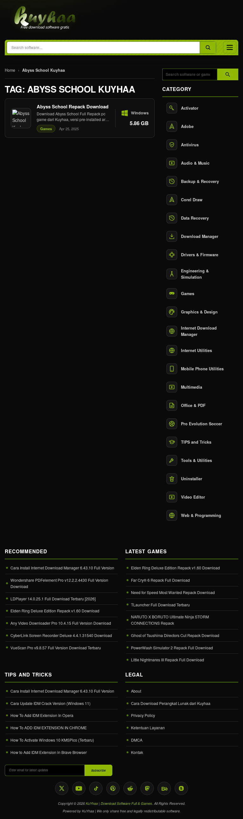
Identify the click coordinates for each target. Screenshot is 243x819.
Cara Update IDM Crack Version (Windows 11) (50, 703)
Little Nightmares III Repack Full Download (167, 659)
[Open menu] (229, 47)
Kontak (137, 752)
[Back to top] (228, 808)
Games (46, 128)
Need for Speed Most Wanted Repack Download (173, 592)
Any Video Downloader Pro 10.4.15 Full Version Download (60, 623)
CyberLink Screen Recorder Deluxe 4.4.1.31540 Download (61, 635)
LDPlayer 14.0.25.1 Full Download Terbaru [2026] (53, 598)
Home (10, 70)
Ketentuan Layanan (148, 727)
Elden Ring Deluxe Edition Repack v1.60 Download (54, 610)
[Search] (208, 47)
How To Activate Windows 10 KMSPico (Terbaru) (52, 740)
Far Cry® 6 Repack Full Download (160, 580)
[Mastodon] (147, 788)
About (136, 691)
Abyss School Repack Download (73, 106)
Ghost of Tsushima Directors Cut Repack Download (175, 635)
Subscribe (98, 770)
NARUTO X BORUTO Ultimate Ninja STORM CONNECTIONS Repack (170, 620)
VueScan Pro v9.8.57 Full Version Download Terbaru (55, 647)
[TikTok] (96, 788)
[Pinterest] (113, 788)
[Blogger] (181, 788)
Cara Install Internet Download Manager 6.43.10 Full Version (62, 567)
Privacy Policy (143, 715)
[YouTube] (78, 788)
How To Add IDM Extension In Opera (41, 715)
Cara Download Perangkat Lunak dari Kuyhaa (170, 703)
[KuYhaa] (45, 18)
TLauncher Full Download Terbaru (160, 604)
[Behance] (164, 788)
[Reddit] (130, 788)
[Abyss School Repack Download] (79, 118)
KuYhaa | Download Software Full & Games (119, 803)
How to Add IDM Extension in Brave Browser (48, 752)
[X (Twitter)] (61, 788)
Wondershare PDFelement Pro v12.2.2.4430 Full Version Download (59, 583)
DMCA (136, 740)
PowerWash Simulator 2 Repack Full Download (172, 647)
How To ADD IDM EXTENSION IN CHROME (48, 727)
